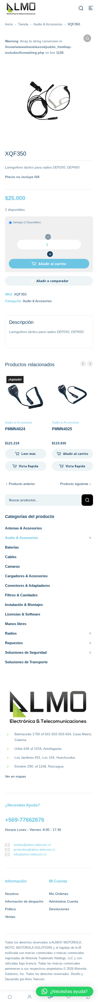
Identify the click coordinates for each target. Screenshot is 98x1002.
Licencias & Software (22, 614)
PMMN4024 (15, 429)
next (90, 364)
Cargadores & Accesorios (26, 576)
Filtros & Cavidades (21, 595)
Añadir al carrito (52, 263)
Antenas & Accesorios (23, 528)
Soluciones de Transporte (26, 662)
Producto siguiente (74, 484)
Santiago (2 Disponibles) (27, 222)
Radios (11, 633)
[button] (87, 38)
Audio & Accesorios (48, 24)
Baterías (12, 547)
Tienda (23, 24)
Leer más (28, 454)
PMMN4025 (62, 429)
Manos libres (15, 624)
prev (83, 364)
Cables (10, 557)
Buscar (87, 500)
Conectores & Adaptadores (27, 585)
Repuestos (14, 643)
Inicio (9, 24)
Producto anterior (22, 484)
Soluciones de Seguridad (26, 652)
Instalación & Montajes (24, 605)
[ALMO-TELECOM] (21, 8)
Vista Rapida (28, 466)
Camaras (12, 566)
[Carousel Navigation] (86, 364)
